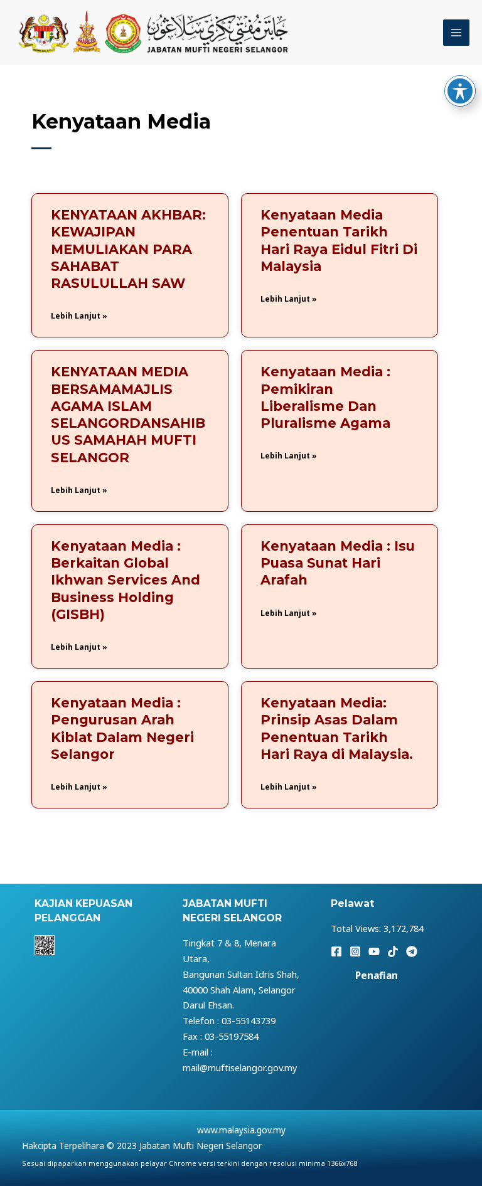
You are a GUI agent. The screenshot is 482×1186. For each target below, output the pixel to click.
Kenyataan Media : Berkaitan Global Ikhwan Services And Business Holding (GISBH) (125, 580)
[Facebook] (336, 951)
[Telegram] (411, 951)
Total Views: (357, 928)
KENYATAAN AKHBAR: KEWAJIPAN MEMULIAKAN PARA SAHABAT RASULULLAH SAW (128, 249)
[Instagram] (355, 951)
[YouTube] (374, 951)
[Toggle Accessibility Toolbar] (460, 91)
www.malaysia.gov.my (241, 1130)
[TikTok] (393, 951)
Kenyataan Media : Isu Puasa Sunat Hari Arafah (337, 563)
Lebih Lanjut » (79, 315)
